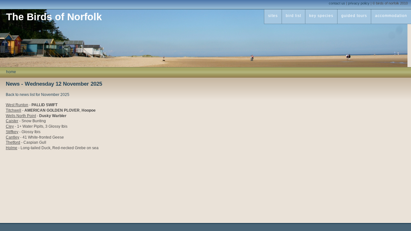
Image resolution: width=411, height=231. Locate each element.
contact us (337, 3)
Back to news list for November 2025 (37, 94)
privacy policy (359, 3)
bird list (293, 15)
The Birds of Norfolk (54, 16)
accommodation (391, 15)
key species (321, 15)
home (11, 72)
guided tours (354, 15)
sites (273, 15)
